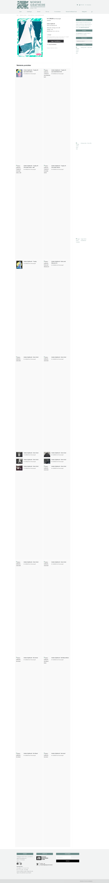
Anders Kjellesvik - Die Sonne (31, 657)
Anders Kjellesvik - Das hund (58, 753)
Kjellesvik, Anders (54, 48)
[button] (51, 44)
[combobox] (84, 41)
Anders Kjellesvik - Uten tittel (31, 357)
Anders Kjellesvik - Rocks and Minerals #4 (58, 262)
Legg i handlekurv (56, 41)
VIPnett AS (90, 881)
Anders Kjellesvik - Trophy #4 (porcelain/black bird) (58, 70)
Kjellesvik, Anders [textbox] (81, 41)
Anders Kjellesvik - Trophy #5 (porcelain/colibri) (31, 70)
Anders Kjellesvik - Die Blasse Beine (60, 657)
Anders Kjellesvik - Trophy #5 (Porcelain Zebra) (58, 166)
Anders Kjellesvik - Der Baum (31, 753)
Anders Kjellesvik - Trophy (30, 261)
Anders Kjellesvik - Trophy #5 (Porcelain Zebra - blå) (31, 166)
